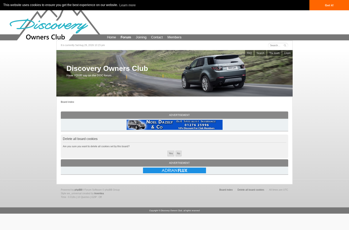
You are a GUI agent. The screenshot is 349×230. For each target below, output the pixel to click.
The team (274, 53)
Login (287, 53)
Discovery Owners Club (107, 68)
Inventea (99, 193)
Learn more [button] (127, 5)
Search (260, 53)
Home (111, 37)
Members (174, 37)
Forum (126, 37)
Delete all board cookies (251, 189)
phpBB (78, 189)
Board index (67, 102)
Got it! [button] (329, 5)
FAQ (249, 53)
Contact (157, 37)
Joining (141, 37)
